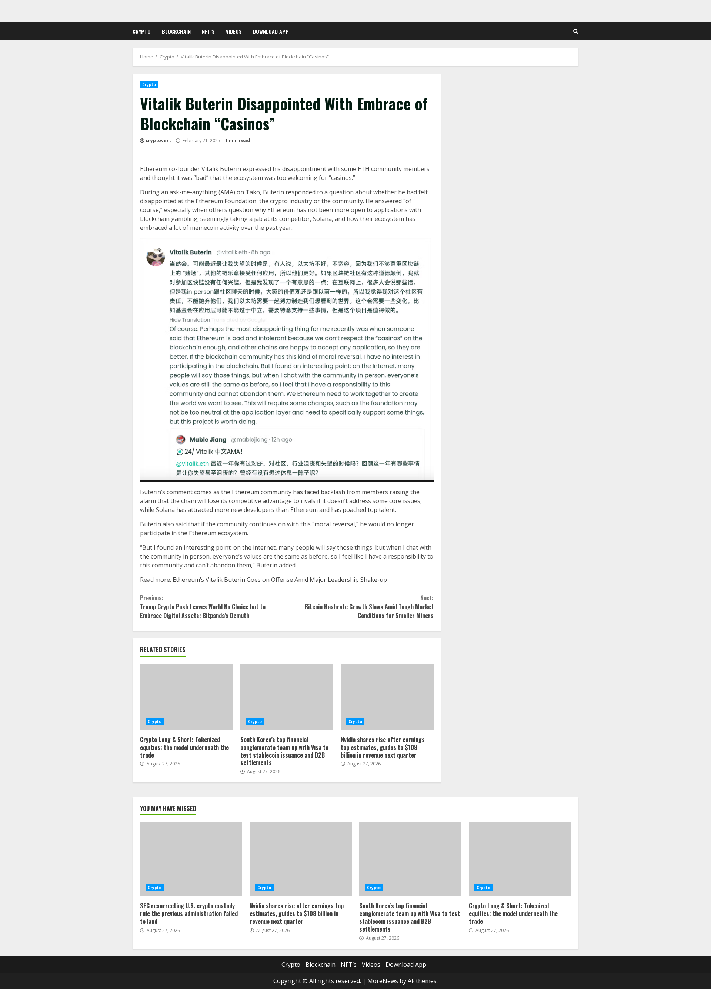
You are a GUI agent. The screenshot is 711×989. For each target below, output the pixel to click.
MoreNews (382, 981)
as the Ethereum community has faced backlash (279, 492)
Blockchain (176, 31)
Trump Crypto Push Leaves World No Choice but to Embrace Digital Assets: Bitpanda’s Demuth (203, 606)
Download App (271, 31)
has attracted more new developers (225, 510)
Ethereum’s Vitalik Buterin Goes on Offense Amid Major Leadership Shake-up (280, 580)
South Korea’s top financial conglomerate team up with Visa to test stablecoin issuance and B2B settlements (286, 697)
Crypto (142, 31)
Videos (234, 31)
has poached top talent (363, 510)
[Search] (575, 31)
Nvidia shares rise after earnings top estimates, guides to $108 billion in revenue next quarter (387, 697)
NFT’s (208, 31)
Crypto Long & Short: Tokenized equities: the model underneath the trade (186, 697)
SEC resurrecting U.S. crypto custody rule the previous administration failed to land (191, 859)
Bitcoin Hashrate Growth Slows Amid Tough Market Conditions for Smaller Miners (369, 606)
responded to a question (320, 192)
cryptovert (158, 140)
